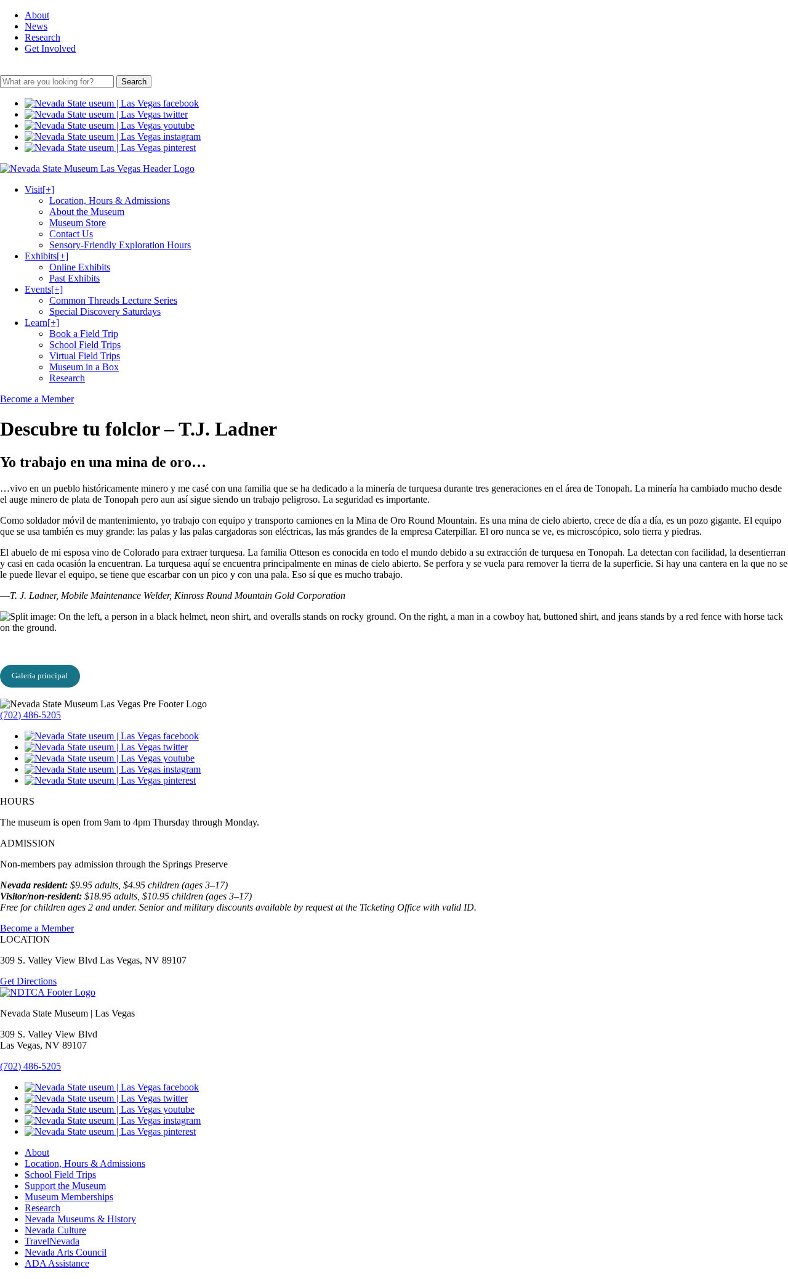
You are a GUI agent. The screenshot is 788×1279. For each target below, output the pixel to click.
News (36, 26)
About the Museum (86, 211)
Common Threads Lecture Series (113, 300)
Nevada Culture (55, 1230)
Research (42, 37)
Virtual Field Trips (84, 356)
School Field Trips (85, 344)
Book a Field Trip (83, 333)
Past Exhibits (74, 278)
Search (134, 81)
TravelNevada (52, 1241)
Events (44, 289)
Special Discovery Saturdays (105, 311)
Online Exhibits (79, 267)
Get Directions (28, 981)
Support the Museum (65, 1185)
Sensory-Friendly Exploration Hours (120, 245)
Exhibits (46, 256)
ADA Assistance (57, 1263)
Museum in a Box (84, 367)
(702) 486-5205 (30, 715)
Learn (42, 322)
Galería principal (40, 675)
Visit (39, 189)
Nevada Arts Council (66, 1252)
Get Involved (50, 48)
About (37, 15)
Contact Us (71, 234)
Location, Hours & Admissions (109, 200)
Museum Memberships (69, 1197)
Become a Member (37, 399)
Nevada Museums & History (80, 1219)
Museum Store (77, 222)
